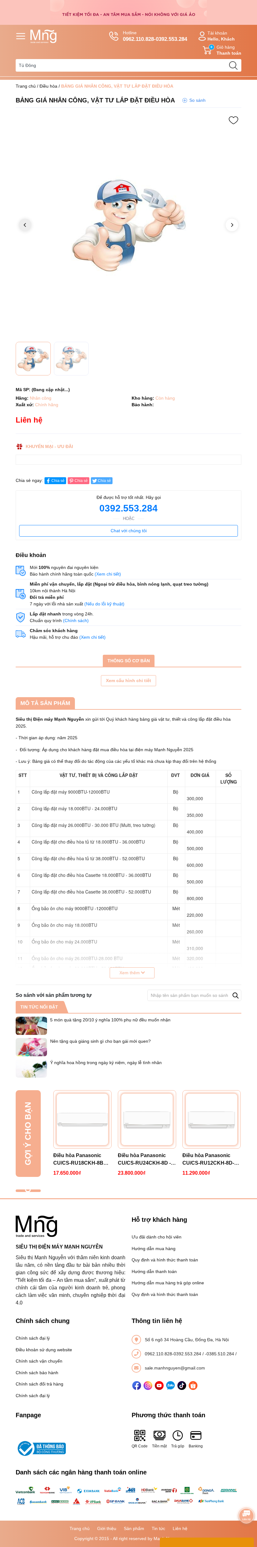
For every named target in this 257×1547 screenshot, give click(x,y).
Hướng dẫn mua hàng (154, 1248)
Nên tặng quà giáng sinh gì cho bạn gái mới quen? (100, 1041)
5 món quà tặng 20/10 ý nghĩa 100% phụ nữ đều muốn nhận (110, 1019)
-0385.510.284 (220, 1353)
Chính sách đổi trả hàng (39, 1383)
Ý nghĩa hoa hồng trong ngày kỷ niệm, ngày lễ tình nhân (106, 1062)
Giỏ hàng (226, 50)
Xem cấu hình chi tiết (128, 680)
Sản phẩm (134, 1528)
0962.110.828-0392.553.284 (173, 1353)
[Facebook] (137, 1385)
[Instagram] (148, 1385)
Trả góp (177, 1446)
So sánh (197, 100)
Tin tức (158, 1528)
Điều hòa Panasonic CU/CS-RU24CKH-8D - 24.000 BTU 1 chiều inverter (144, 1160)
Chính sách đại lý (33, 1338)
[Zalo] (170, 1385)
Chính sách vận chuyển (39, 1361)
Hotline (155, 36)
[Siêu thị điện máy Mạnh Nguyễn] (128, 11)
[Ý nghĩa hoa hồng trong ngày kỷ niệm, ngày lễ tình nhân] (31, 1068)
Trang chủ (26, 86)
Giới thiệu (106, 1528)
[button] (232, 225)
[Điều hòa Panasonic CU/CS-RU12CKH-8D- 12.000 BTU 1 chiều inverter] (211, 1119)
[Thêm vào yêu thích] (233, 120)
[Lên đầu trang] (246, 1498)
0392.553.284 (128, 508)
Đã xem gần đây (28, 1191)
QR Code (140, 1446)
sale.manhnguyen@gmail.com (175, 1367)
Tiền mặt (159, 1446)
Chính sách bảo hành (37, 1372)
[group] (128, 225)
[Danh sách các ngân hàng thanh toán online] (128, 1495)
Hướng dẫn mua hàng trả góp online (168, 1282)
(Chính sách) (76, 620)
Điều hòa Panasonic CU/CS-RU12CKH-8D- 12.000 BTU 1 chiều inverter (208, 1160)
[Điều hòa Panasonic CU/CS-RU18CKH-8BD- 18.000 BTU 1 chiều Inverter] (82, 1119)
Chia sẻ (58, 480)
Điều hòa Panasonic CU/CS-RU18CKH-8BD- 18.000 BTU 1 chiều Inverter (81, 1160)
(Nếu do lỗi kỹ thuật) (104, 603)
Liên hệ (180, 1528)
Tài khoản (221, 35)
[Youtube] (159, 1385)
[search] (233, 65)
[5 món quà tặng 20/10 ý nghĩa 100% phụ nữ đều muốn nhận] (31, 1026)
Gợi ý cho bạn (28, 1133)
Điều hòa (48, 86)
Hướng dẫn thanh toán (154, 1271)
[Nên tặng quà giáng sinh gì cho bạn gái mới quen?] (31, 1047)
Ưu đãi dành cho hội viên (156, 1236)
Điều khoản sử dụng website (44, 1349)
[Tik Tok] (182, 1385)
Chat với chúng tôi (129, 530)
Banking (196, 1446)
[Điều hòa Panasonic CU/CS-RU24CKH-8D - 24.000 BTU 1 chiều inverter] (147, 1119)
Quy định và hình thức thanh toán (165, 1259)
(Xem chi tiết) (108, 574)
